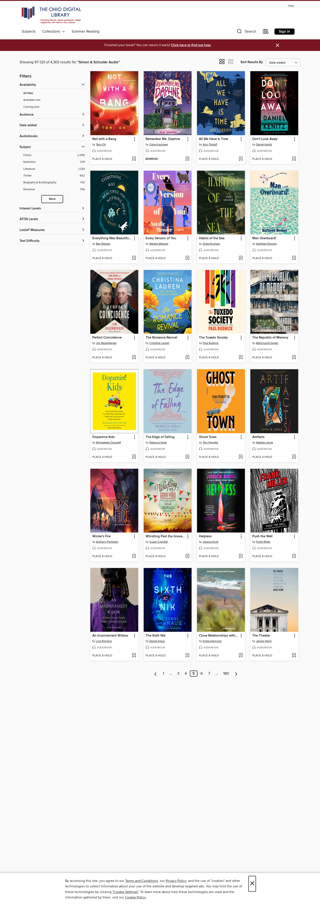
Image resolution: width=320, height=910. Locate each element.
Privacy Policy (176, 881)
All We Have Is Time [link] (213, 139)
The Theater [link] (261, 636)
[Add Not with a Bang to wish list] (134, 159)
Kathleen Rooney (266, 244)
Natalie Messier (158, 244)
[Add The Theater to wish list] (294, 656)
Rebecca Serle (158, 442)
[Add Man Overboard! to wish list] (294, 258)
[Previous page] (155, 673)
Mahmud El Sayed (267, 343)
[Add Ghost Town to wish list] (240, 457)
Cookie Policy (135, 897)
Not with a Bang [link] (104, 139)
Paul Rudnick (211, 343)
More (52, 199)
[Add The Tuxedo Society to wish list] (240, 358)
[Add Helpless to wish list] (240, 556)
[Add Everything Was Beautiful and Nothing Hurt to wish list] (134, 258)
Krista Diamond (212, 641)
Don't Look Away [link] (265, 139)
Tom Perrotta (210, 442)
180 (226, 673)
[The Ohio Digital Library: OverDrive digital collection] (51, 15)
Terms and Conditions (141, 881)
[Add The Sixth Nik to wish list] (187, 656)
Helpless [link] (205, 536)
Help (291, 6)
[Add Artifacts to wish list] (294, 457)
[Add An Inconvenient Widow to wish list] (134, 656)
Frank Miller (263, 542)
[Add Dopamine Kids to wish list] (134, 457)
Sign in (284, 31)
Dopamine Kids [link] (103, 437)
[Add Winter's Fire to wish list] (134, 556)
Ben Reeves (103, 244)
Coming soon (31, 107)
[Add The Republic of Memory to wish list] (294, 358)
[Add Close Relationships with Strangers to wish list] (240, 656)
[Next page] (236, 673)
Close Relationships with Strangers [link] (219, 636)
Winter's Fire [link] (101, 536)
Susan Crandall (158, 542)
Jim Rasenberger (106, 343)
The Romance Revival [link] (161, 338)
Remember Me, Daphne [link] (163, 139)
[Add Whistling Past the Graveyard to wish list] (187, 556)
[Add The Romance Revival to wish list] (187, 358)
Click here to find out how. (191, 45)
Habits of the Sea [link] (211, 238)
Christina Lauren (159, 343)
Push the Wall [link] (262, 536)
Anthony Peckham (107, 542)
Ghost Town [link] (208, 437)
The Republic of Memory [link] (270, 338)
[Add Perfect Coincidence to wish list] (134, 358)
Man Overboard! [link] (264, 238)
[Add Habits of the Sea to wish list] (240, 258)
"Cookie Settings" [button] (125, 892)
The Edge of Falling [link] (160, 437)
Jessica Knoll (210, 542)
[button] (246, 32)
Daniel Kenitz (264, 144)
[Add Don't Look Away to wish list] (294, 159)
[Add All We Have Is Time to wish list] (240, 159)
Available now (31, 100)
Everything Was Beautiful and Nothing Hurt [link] (112, 238)
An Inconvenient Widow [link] (110, 636)
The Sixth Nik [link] (155, 636)
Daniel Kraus (157, 641)
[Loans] (265, 32)
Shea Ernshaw (211, 244)
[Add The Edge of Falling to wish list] (187, 457)
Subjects (29, 31)
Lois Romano (104, 641)
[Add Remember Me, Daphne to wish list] (187, 159)
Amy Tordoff (210, 144)
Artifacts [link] (258, 437)
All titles (28, 93)
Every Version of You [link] (161, 238)
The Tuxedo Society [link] (213, 338)
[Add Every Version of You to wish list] (187, 258)
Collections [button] (52, 31)
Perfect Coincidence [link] (107, 338)
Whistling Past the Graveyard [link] (165, 536)
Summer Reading (85, 31)
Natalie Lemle (264, 442)
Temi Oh (101, 144)
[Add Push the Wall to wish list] (294, 556)
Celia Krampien (158, 144)
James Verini (264, 641)
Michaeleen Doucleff (108, 442)
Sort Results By (252, 62)
